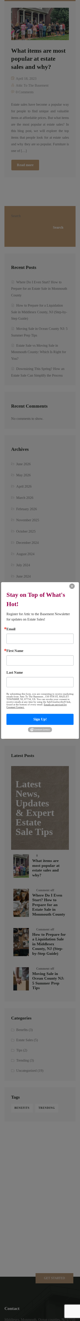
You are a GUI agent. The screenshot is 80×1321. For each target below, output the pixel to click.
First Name (14, 651)
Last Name (14, 672)
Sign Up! (40, 719)
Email (10, 629)
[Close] (72, 586)
